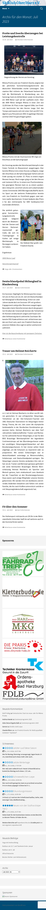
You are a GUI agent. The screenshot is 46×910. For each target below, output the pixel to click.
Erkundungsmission (22, 791)
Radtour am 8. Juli (8, 850)
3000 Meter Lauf (8, 258)
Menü (4, 8)
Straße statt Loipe (16, 727)
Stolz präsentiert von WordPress (14, 905)
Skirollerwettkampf (10, 264)
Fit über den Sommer (14, 506)
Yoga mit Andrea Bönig (10, 842)
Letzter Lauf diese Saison (25, 747)
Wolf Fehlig (6, 713)
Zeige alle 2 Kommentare (13, 269)
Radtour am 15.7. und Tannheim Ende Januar (17, 846)
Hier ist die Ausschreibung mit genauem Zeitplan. (22, 333)
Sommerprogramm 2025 (23, 719)
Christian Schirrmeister (25, 40)
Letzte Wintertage (21, 762)
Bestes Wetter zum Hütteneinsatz (14, 857)
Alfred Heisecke (8, 853)
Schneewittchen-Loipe (23, 776)
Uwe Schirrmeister (23, 288)
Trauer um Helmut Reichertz (19, 351)
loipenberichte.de (23, 823)
